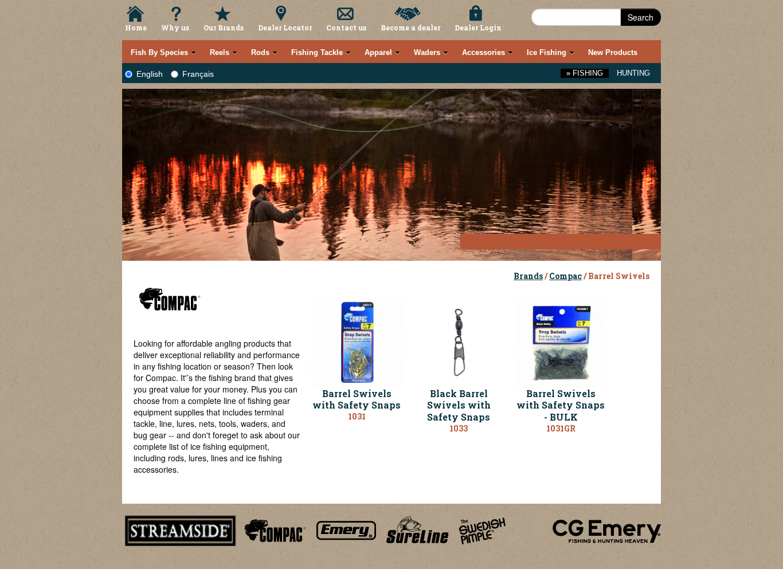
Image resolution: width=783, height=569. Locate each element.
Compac (565, 275)
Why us (175, 27)
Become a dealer (410, 27)
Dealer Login (478, 27)
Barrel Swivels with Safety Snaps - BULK (560, 405)
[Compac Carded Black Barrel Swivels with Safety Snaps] (458, 340)
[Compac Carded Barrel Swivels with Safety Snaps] (356, 340)
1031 (357, 416)
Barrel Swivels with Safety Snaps (356, 399)
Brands (528, 275)
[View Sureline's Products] (417, 529)
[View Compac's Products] (273, 529)
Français (198, 74)
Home (136, 27)
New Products (612, 52)
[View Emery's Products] (346, 529)
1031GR (560, 428)
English (149, 74)
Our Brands (223, 27)
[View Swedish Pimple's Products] (482, 529)
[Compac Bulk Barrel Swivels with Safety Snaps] (560, 340)
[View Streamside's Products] (180, 529)
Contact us (346, 27)
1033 (458, 428)
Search (640, 17)
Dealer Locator (285, 27)
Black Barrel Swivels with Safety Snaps (459, 405)
